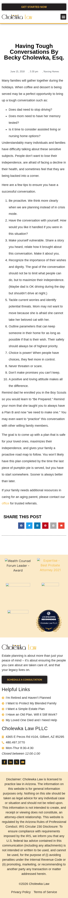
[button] (63, 17)
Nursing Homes (51, 71)
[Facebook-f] (4, 762)
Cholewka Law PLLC (48, 623)
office (5, 503)
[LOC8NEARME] (49, 616)
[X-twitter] (16, 762)
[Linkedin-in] (10, 762)
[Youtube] (22, 762)
